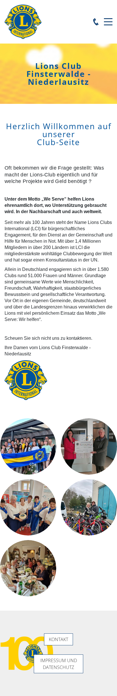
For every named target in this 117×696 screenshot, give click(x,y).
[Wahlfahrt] (28, 568)
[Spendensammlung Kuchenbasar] (28, 507)
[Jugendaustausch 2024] (28, 446)
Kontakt (58, 639)
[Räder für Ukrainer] (89, 507)
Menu (108, 18)
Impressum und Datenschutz (58, 663)
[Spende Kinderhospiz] (89, 446)
